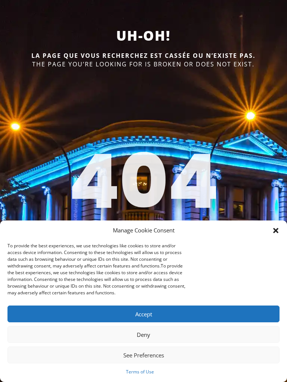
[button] (276, 230)
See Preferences (143, 355)
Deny (143, 334)
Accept (143, 314)
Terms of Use (140, 372)
